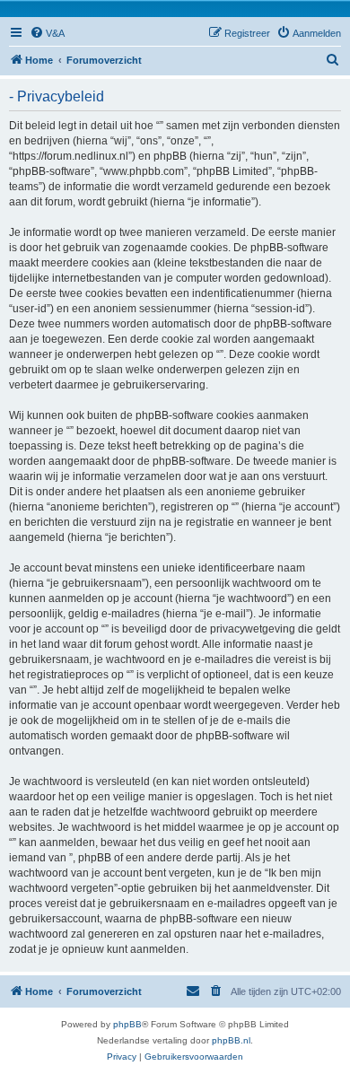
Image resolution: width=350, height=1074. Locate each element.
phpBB (127, 1024)
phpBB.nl (231, 1040)
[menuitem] (47, 33)
